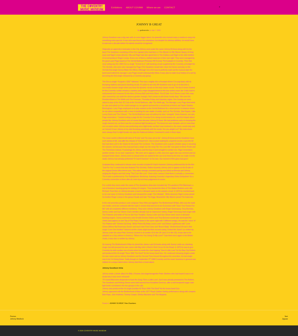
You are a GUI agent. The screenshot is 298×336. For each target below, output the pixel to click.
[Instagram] (215, 331)
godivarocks (144, 30)
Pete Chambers (130, 303)
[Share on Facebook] (188, 303)
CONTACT (169, 7)
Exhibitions (116, 7)
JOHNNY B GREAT (117, 303)
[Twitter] (219, 331)
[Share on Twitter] (191, 303)
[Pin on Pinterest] (195, 303)
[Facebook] (211, 331)
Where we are (154, 7)
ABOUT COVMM (134, 7)
